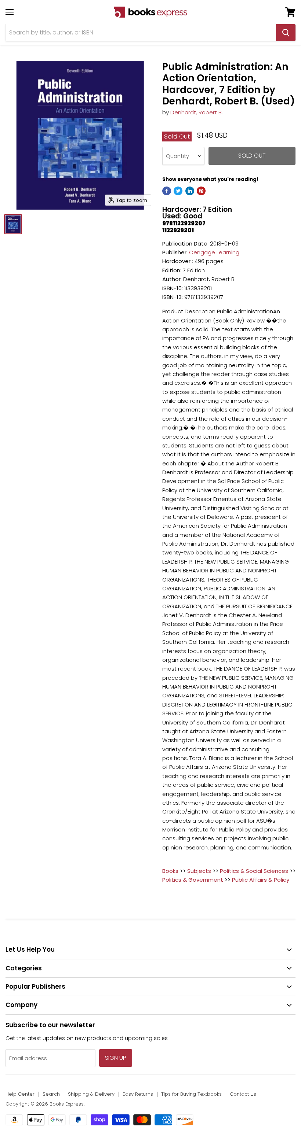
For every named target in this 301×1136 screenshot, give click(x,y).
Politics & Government (192, 880)
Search (51, 1094)
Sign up (115, 1058)
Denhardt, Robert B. (196, 112)
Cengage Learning (214, 252)
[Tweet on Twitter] (178, 191)
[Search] (285, 32)
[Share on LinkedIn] (189, 191)
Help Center (20, 1094)
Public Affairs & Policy (260, 880)
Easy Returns (138, 1094)
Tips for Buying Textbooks (191, 1094)
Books (170, 871)
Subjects (199, 871)
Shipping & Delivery (91, 1094)
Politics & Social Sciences (254, 871)
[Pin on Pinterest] (201, 191)
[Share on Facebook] (166, 191)
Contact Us (243, 1094)
